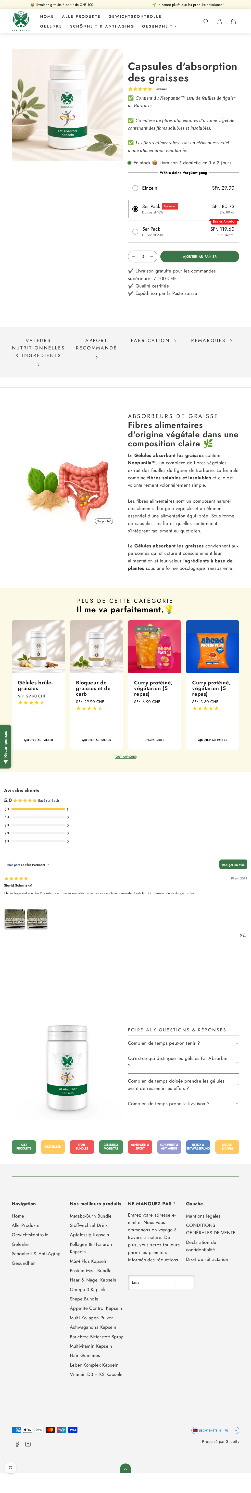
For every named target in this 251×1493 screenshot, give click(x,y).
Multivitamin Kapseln (91, 1346)
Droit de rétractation (207, 1259)
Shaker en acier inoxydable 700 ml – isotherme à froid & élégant (37, 694)
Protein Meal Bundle (91, 1270)
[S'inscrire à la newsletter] (175, 1282)
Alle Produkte (81, 16)
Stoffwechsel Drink (89, 1225)
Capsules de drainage (149, 685)
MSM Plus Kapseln (88, 1261)
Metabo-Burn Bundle (91, 1216)
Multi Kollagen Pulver (91, 1317)
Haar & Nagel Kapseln (93, 1280)
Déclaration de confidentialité (201, 1246)
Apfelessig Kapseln (89, 1234)
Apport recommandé (96, 344)
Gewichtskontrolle (135, 16)
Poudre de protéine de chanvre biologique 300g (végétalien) (91, 697)
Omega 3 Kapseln (88, 1289)
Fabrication (150, 340)
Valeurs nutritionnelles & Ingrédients (38, 348)
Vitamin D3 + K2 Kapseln (96, 1374)
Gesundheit (157, 26)
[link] (220, 21)
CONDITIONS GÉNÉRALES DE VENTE (211, 1229)
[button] (206, 21)
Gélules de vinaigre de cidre (206, 688)
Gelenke (51, 26)
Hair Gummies (85, 1355)
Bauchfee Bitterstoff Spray (96, 1336)
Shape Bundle (84, 1299)
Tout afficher (125, 756)
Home (47, 16)
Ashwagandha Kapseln (93, 1327)
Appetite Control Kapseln (96, 1308)
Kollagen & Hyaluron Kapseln (91, 1248)
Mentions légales (203, 1216)
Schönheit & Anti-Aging (102, 26)
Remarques (208, 340)
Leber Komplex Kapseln (94, 1365)
